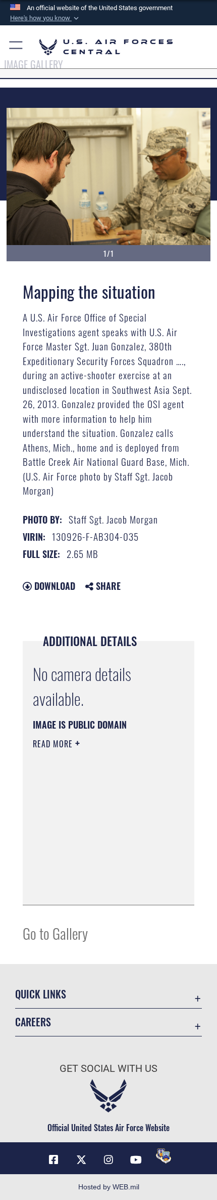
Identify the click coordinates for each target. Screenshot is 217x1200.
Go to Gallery (55, 933)
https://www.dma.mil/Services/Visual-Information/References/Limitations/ (94, 872)
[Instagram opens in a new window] (108, 1160)
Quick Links (40, 994)
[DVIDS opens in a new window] (163, 1156)
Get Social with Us (108, 1068)
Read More (54, 744)
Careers (33, 1022)
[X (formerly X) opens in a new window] (81, 1160)
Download (53, 585)
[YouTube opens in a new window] (135, 1160)
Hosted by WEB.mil (108, 1187)
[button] (45, 18)
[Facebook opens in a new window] (53, 1160)
